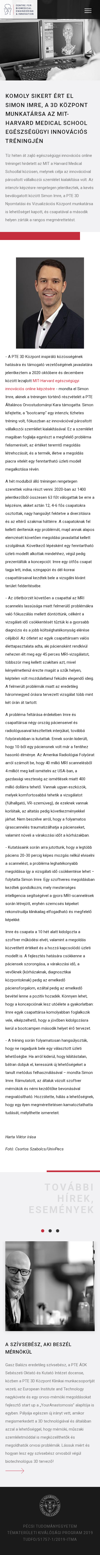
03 (57, 1230)
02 (50, 1230)
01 (42, 1230)
